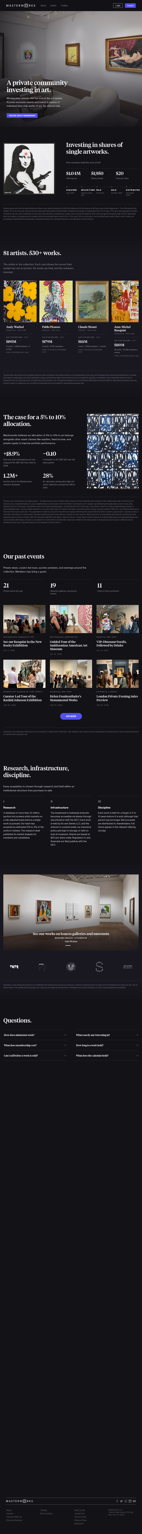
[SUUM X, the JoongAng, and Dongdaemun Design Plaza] (67, 945)
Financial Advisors (14, 1520)
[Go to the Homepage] (20, 5)
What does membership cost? (35, 1045)
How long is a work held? (107, 1045)
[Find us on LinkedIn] (130, 1501)
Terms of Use (80, 1517)
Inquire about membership (22, 115)
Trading (64, 5)
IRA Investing (46, 1513)
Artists (53, 5)
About (43, 5)
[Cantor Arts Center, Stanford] (80, 945)
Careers (9, 1513)
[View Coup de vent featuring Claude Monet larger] (92, 301)
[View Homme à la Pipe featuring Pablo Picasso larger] (56, 301)
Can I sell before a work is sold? (35, 1055)
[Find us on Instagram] (125, 1501)
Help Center (79, 1510)
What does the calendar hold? (107, 1055)
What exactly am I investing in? (107, 1035)
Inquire (130, 5)
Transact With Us (14, 1517)
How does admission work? (35, 1035)
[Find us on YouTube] (134, 1501)
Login (118, 5)
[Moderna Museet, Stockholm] (74, 945)
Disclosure (79, 1523)
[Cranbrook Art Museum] (55, 945)
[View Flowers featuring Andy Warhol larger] (20, 301)
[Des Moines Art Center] (86, 945)
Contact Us (79, 1513)
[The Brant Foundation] (61, 945)
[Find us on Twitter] (121, 1501)
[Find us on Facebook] (117, 1501)
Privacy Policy (80, 1520)
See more (71, 716)
